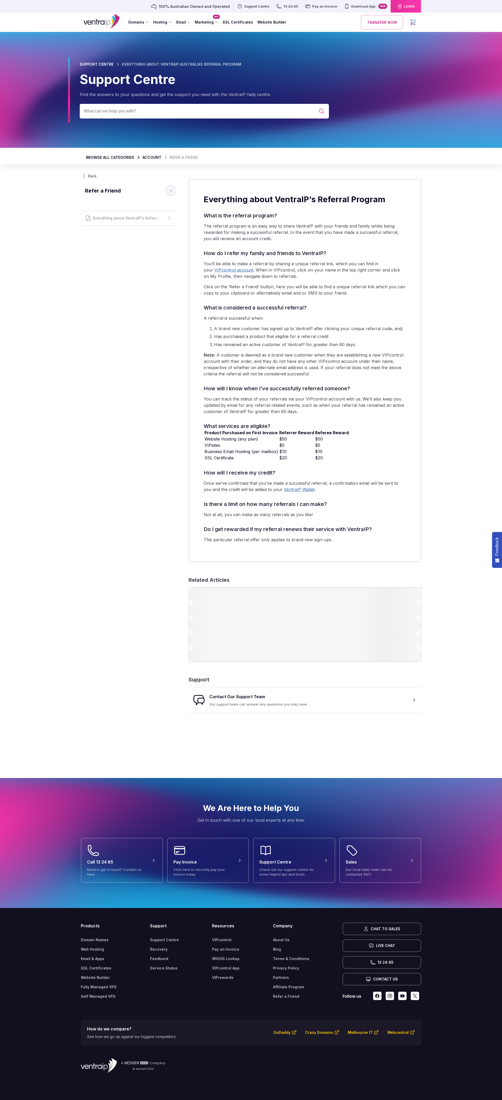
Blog (277, 949)
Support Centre (164, 940)
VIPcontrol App (225, 968)
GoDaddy (281, 1032)
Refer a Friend (286, 996)
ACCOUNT (151, 157)
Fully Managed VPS (99, 987)
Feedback (159, 958)
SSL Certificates (96, 968)
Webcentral (398, 1032)
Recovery (159, 949)
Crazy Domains (319, 1032)
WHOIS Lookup (225, 958)
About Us (281, 940)
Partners (281, 977)
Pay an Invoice (225, 949)
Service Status (164, 968)
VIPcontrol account (233, 270)
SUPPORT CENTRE (96, 64)
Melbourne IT (360, 1032)
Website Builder (95, 977)
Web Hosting (92, 949)
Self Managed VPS (98, 996)
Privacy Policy (286, 968)
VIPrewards (222, 977)
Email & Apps (92, 958)
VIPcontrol (221, 940)
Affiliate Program (288, 987)
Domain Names (95, 940)
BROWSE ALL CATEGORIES (110, 157)
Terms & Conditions (291, 958)
